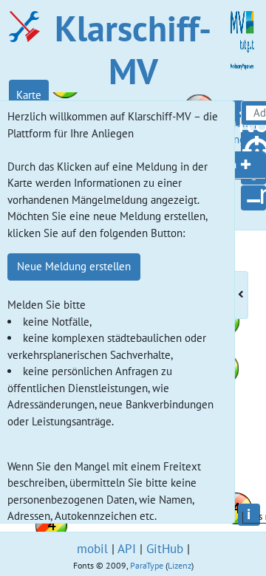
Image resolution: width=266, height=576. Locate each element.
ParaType (146, 565)
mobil (92, 549)
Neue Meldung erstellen (74, 266)
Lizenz (179, 565)
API (126, 549)
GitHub (164, 549)
